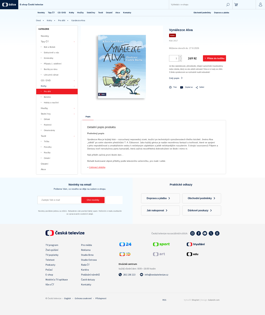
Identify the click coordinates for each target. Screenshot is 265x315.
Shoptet (195, 299)
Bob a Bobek (49, 47)
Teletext (50, 259)
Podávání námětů (90, 274)
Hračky (44, 108)
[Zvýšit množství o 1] (180, 56)
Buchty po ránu (51, 69)
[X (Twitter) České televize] (211, 234)
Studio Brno (87, 254)
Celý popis (174, 78)
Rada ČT (85, 264)
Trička (46, 141)
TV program (51, 244)
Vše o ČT (49, 284)
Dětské (47, 119)
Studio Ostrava (89, 259)
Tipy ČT (45, 41)
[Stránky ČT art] (159, 255)
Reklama (85, 249)
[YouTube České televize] (204, 234)
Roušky (47, 153)
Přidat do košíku (215, 58)
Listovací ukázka (97, 167)
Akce (43, 169)
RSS (164, 299)
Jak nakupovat (155, 210)
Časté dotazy (88, 279)
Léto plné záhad (51, 75)
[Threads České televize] (217, 234)
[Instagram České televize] (192, 234)
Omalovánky (49, 130)
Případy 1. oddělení (53, 64)
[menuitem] (41, 12)
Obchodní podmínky (202, 13)
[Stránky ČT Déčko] (124, 255)
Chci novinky (93, 200)
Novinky (45, 36)
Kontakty (86, 284)
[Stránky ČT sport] (161, 245)
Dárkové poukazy (198, 210)
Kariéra (85, 269)
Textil (43, 136)
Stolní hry (46, 114)
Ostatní (47, 158)
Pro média (86, 244)
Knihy (44, 86)
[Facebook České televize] (198, 234)
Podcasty (50, 264)
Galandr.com (214, 299)
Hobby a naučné (51, 103)
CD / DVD (46, 80)
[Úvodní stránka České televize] (64, 234)
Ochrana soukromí (83, 298)
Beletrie (47, 97)
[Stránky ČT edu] (203, 254)
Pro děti (47, 91)
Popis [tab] (88, 117)
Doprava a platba (221, 13)
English (67, 298)
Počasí (48, 269)
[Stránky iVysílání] (203, 244)
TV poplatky (51, 254)
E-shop (49, 274)
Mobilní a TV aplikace (56, 279)
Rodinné (48, 125)
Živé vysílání (51, 249)
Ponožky (48, 147)
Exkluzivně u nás (51, 53)
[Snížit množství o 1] (180, 59)
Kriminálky (48, 58)
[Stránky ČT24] (125, 245)
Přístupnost (100, 298)
